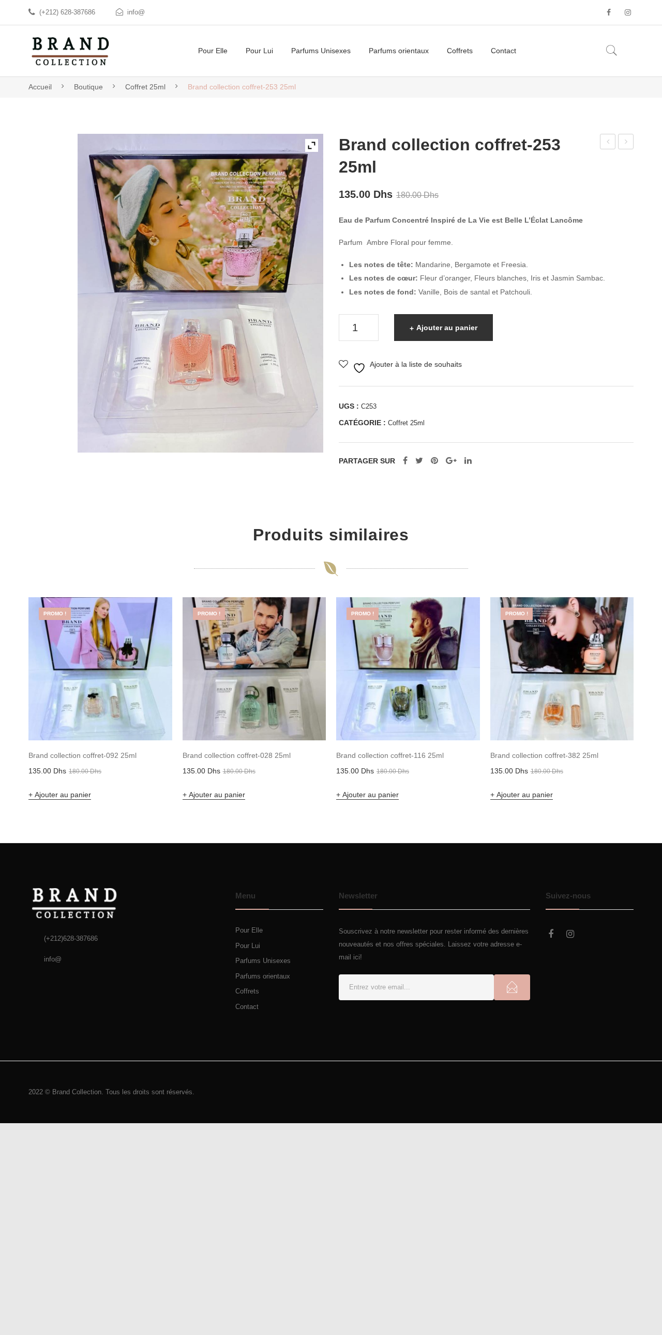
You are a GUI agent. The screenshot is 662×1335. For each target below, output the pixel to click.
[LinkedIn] (468, 461)
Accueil (40, 87)
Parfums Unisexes (263, 961)
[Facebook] (608, 12)
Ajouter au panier (446, 327)
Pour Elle (249, 930)
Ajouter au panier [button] (63, 794)
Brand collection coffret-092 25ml (82, 755)
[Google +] (451, 461)
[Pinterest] (434, 461)
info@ (136, 12)
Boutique (88, 87)
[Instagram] (628, 12)
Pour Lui (247, 946)
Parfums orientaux (262, 976)
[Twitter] (419, 461)
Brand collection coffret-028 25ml (608, 143)
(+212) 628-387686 (67, 12)
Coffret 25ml (145, 87)
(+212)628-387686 (71, 938)
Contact (247, 1007)
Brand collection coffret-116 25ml (390, 755)
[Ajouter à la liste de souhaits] (150, 619)
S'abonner (512, 987)
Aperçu (150, 718)
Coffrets (247, 991)
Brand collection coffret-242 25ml (627, 143)
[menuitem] (213, 51)
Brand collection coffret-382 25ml (544, 755)
